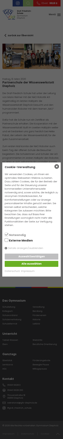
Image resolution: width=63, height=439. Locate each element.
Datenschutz (12, 271)
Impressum (28, 271)
